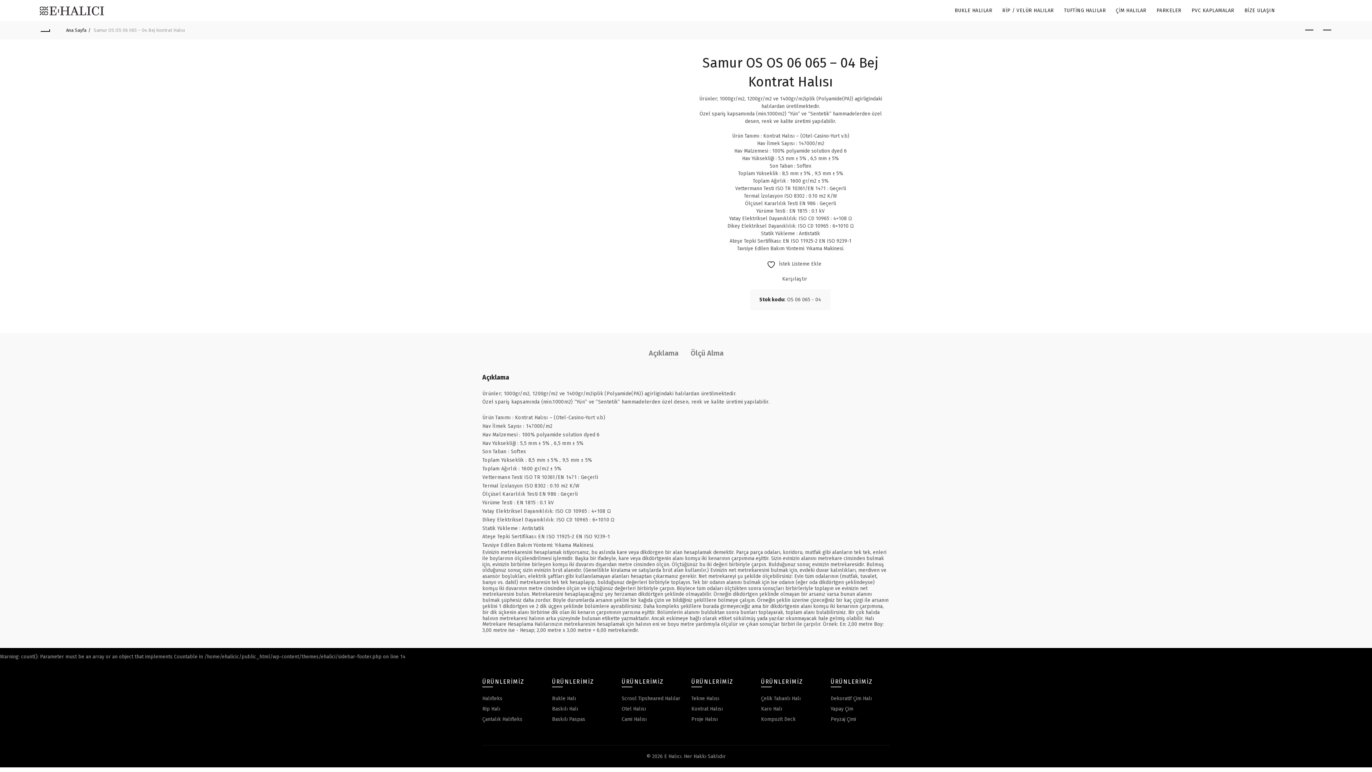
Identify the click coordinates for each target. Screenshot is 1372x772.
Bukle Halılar (974, 11)
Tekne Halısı (705, 699)
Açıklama (663, 353)
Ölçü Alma (707, 353)
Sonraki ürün (1327, 30)
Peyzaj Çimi (843, 719)
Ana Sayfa (76, 30)
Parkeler (1169, 11)
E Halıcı (672, 756)
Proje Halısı (704, 719)
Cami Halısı (634, 719)
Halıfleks (492, 699)
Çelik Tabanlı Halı (781, 699)
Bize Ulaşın (1259, 11)
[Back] (45, 30)
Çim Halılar (1131, 11)
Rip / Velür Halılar (1028, 11)
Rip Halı (491, 709)
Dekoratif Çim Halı (851, 699)
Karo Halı (771, 709)
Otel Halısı (634, 709)
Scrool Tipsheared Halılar (651, 699)
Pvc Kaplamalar (1213, 11)
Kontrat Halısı (707, 709)
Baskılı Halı (565, 709)
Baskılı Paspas (568, 719)
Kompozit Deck (778, 719)
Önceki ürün (1309, 30)
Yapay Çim (842, 709)
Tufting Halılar (1085, 11)
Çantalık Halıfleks (502, 719)
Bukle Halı (564, 699)
